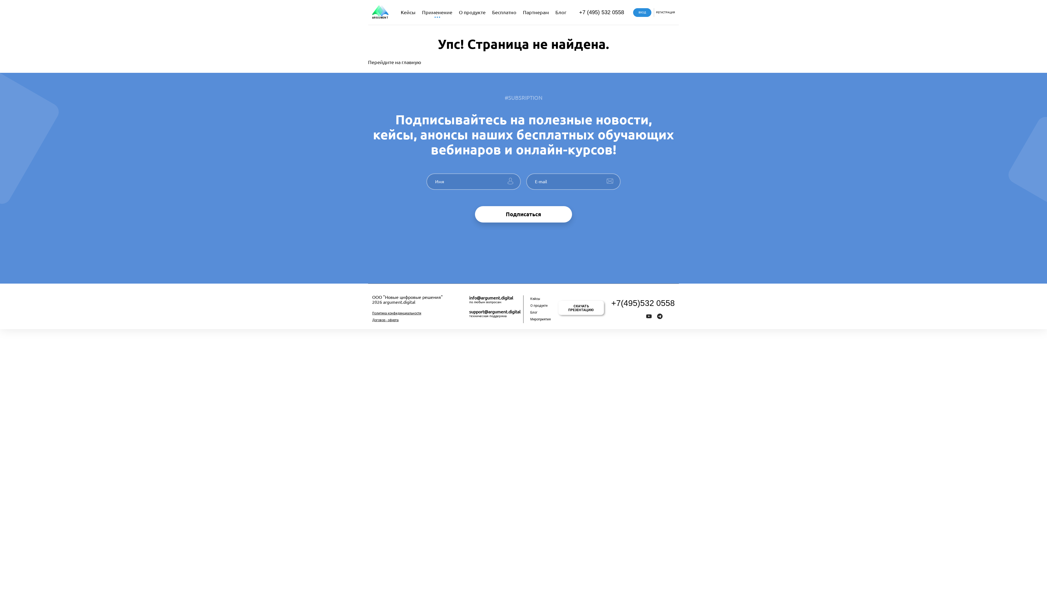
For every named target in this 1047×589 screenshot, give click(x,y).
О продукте (472, 12)
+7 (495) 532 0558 (601, 12)
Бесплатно (504, 12)
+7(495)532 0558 (643, 303)
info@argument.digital (491, 297)
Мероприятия (540, 319)
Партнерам (536, 12)
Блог (561, 12)
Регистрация (665, 12)
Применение (437, 12)
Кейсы (408, 12)
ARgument (380, 17)
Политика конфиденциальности (396, 313)
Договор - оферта (385, 320)
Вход (642, 12)
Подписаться (523, 214)
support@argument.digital (495, 311)
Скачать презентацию (581, 308)
